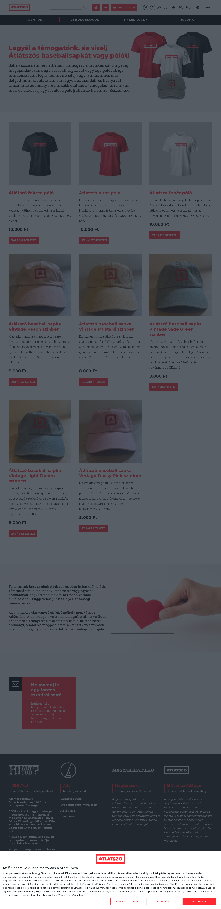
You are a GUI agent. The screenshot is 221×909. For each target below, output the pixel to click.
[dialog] (110, 880)
